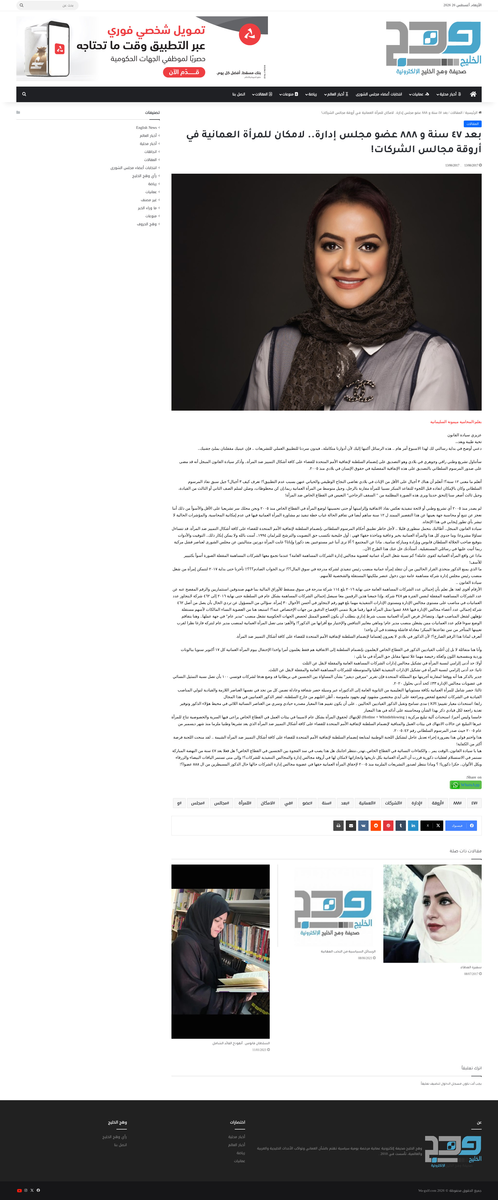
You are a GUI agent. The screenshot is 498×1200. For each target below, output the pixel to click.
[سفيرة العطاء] (432, 914)
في (288, 803)
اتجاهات (150, 152)
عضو (306, 803)
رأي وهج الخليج (144, 176)
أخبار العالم (336, 94)
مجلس (197, 803)
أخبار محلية (449, 94)
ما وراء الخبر (147, 208)
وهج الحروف (147, 224)
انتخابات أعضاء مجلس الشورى (379, 94)
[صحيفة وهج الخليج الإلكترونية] (434, 49)
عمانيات (418, 94)
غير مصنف (149, 200)
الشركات (392, 803)
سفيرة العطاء (471, 968)
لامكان (267, 803)
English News (146, 127)
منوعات (288, 94)
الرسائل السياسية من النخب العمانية (348, 952)
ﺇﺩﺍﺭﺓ (416, 803)
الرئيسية (472, 112)
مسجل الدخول (451, 1084)
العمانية (366, 803)
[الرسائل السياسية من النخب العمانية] (327, 906)
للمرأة (244, 803)
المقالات (262, 94)
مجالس (220, 803)
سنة (325, 803)
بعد (344, 803)
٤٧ (473, 803)
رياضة (312, 94)
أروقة (437, 803)
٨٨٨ (456, 803)
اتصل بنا (238, 94)
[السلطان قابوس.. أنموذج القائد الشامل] (220, 952)
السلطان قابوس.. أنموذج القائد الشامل (241, 1043)
